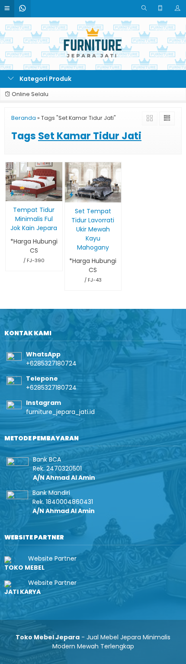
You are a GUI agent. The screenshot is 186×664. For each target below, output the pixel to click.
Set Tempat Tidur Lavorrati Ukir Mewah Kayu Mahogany (92, 229)
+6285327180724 (51, 363)
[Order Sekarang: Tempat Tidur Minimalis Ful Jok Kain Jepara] (12, 193)
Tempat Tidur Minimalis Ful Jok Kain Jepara (33, 218)
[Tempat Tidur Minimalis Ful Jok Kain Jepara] (34, 181)
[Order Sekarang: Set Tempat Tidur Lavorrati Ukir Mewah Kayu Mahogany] (71, 194)
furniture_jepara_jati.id (60, 411)
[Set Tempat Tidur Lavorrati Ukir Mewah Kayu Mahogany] (93, 181)
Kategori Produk (44, 78)
